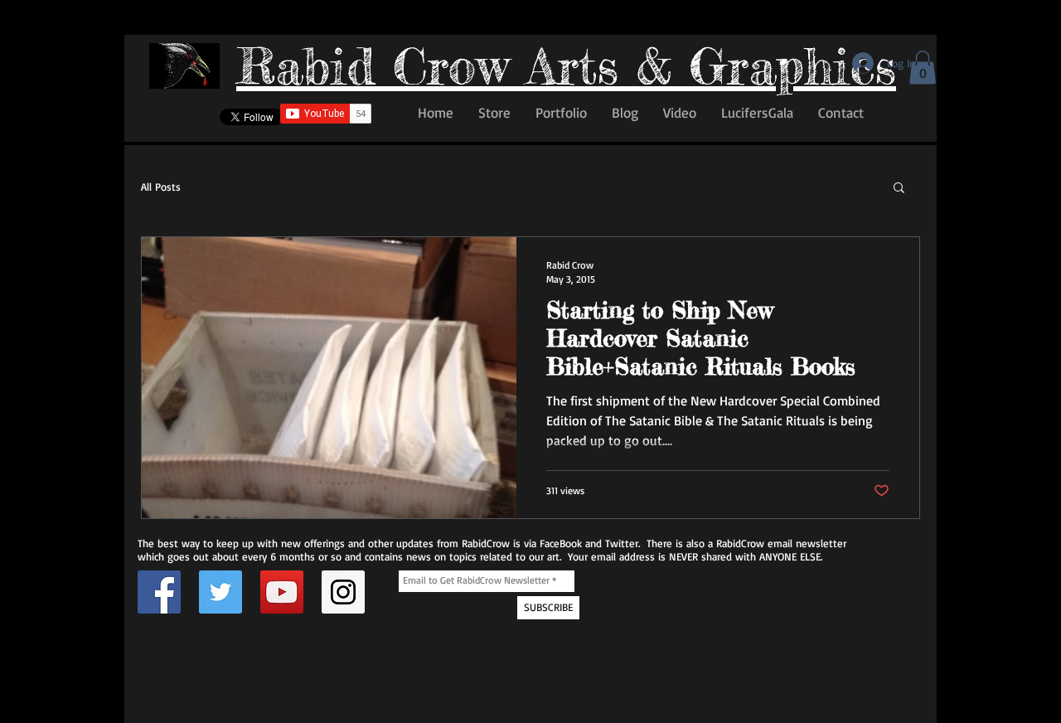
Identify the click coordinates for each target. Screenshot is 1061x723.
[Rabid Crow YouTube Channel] (281, 592)
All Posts (161, 186)
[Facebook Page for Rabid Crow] (159, 592)
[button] (922, 68)
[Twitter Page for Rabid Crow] (220, 592)
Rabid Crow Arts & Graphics (566, 65)
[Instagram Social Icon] (343, 592)
